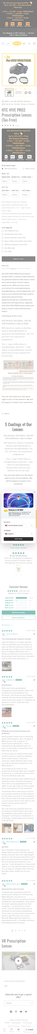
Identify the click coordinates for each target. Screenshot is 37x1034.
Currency (7, 522)
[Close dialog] (34, 492)
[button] (18, 526)
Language (7, 530)
